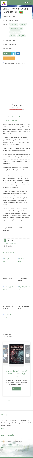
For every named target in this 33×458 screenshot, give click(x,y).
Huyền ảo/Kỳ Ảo (15, 32)
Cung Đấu (22, 36)
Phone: (5, 444)
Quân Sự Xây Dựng (16, 28)
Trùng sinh (14, 24)
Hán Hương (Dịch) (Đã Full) (8, 307)
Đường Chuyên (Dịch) (7, 279)
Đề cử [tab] (14, 120)
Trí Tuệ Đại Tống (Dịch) (23, 279)
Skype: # (5, 447)
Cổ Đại (13, 36)
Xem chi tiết (16, 389)
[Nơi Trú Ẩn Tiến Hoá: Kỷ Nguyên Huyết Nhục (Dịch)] (17, 354)
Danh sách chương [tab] (17, 116)
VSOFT (7, 401)
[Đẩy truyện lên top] (18, 53)
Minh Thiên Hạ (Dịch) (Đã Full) (7, 335)
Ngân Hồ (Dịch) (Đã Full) (24, 307)
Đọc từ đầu (7, 53)
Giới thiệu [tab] (6, 116)
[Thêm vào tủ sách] (13, 53)
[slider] (17, 109)
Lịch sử (23, 24)
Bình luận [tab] (6, 120)
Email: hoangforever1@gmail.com (12, 441)
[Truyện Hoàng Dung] (4, 3)
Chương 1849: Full (10, 243)
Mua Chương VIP (8, 58)
